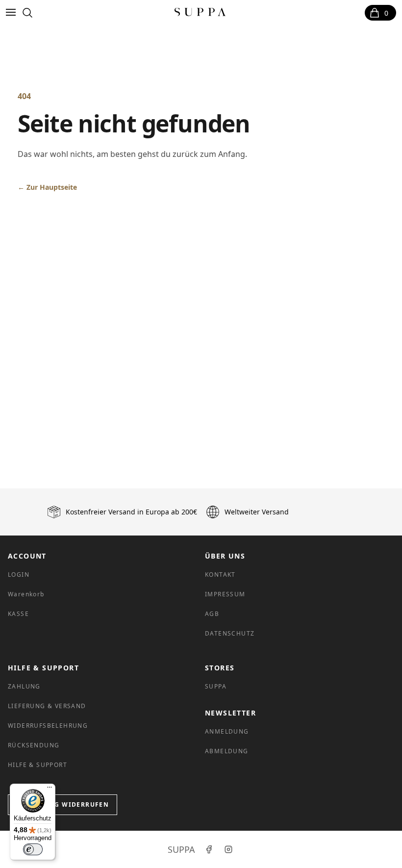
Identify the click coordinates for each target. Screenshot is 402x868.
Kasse (18, 614)
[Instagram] (228, 849)
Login (18, 574)
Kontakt (220, 574)
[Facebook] (209, 849)
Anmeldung (227, 731)
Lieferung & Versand (47, 706)
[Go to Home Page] (200, 13)
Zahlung (24, 686)
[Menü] (49, 789)
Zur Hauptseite (47, 187)
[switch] (33, 849)
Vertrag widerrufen (68, 804)
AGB (212, 614)
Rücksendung (33, 745)
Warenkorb (26, 594)
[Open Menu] (13, 13)
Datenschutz (229, 633)
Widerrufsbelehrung (48, 725)
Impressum (225, 594)
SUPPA (215, 686)
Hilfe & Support (37, 765)
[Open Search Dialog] (27, 13)
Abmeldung (227, 751)
